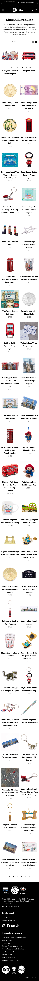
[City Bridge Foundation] (6, 890)
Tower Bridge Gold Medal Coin (10, 104)
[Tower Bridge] (15, 890)
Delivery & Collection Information (14, 937)
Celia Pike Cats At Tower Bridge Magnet (29, 380)
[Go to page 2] (29, 876)
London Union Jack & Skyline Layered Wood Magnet (10, 71)
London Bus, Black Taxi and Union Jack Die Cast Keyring (29, 792)
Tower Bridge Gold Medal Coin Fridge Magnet (10, 589)
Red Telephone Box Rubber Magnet (29, 138)
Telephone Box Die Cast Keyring (10, 622)
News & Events (7, 955)
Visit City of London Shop (11, 960)
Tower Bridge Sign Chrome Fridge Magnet (29, 589)
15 (25, 876)
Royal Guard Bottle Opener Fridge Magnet (29, 175)
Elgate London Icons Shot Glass (10, 654)
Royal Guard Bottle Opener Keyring (29, 689)
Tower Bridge (6, 899)
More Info (32, 4)
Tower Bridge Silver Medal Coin (29, 312)
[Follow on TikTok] (17, 926)
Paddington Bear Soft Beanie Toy (29, 483)
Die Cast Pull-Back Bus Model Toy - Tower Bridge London (10, 486)
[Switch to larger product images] (33, 42)
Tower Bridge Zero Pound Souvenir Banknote (29, 105)
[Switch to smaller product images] (36, 42)
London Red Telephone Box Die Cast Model (10, 279)
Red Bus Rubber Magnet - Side (29, 69)
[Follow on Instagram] (4, 926)
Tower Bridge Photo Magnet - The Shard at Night (10, 862)
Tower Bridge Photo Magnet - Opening (29, 416)
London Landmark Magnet (29, 622)
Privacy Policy (7, 943)
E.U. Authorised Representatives (13, 952)
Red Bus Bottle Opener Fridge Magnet (10, 346)
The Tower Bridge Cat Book (10, 312)
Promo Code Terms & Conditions (14, 949)
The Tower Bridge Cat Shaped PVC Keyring (29, 757)
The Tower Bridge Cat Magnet (10, 416)
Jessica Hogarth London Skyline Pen (29, 721)
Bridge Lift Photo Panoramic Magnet (10, 755)
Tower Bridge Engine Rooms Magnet (29, 521)
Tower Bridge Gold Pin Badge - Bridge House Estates (29, 554)
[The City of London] (23, 890)
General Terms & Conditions (12, 946)
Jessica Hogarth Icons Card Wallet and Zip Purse (29, 862)
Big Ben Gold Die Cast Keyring (10, 826)
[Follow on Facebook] (8, 926)
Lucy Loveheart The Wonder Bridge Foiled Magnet (10, 175)
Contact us (6, 917)
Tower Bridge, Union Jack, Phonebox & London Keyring (10, 722)
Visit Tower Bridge (10, 1)
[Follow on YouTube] (13, 926)
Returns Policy (7, 940)
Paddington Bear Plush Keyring (29, 448)
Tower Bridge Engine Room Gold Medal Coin (10, 140)
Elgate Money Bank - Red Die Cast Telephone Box (10, 450)
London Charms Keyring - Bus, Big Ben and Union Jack (10, 210)
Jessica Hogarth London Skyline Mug (10, 521)
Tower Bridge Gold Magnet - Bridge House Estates (29, 656)
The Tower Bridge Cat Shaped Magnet (10, 689)
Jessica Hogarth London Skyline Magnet (29, 210)
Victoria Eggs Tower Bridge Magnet (29, 344)
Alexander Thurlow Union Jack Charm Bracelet (10, 793)
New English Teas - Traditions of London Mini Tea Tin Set (10, 382)
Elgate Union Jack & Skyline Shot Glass (29, 277)
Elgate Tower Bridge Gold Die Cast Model (10, 553)
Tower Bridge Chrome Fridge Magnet (29, 244)
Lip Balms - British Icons (10, 243)
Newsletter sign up (8, 920)
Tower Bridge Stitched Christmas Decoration (29, 827)
